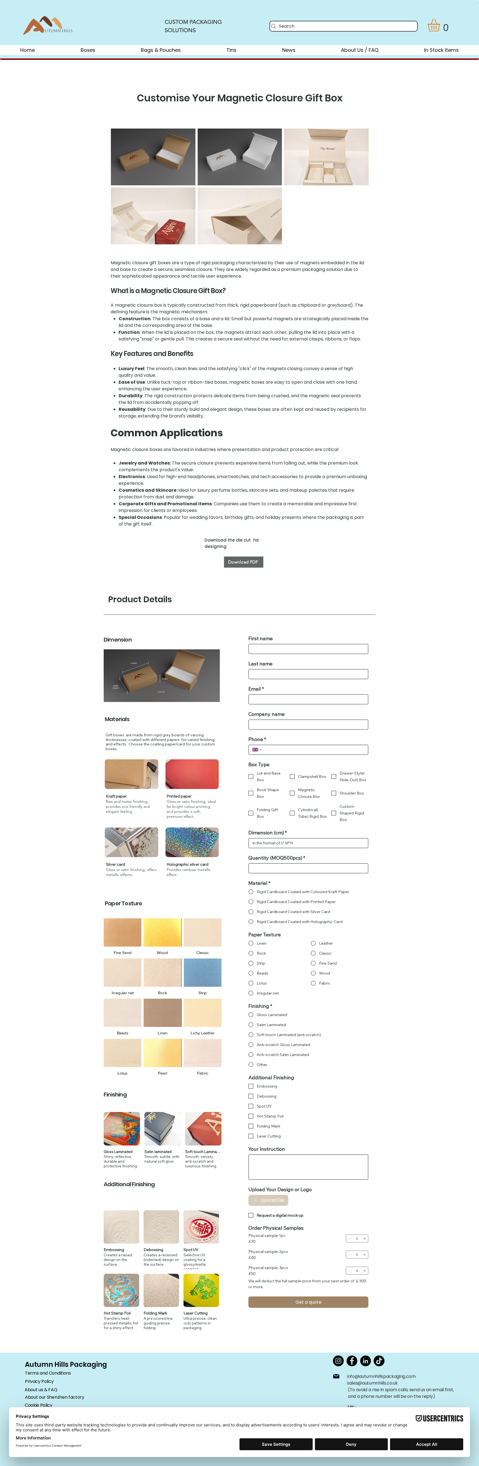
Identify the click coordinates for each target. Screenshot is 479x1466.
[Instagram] (338, 1360)
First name (260, 638)
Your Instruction (266, 1149)
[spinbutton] (357, 1238)
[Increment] (364, 1238)
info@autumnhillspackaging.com (381, 1376)
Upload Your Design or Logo (280, 1189)
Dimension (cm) (267, 833)
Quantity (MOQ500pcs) (276, 858)
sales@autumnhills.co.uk (372, 1383)
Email (256, 689)
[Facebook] (351, 1360)
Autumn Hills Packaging (66, 1364)
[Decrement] (349, 1238)
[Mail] (336, 1376)
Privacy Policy (39, 1381)
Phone (257, 739)
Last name (260, 664)
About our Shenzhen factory (54, 1397)
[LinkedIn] (365, 1360)
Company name (266, 714)
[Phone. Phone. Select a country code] (257, 749)
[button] (441, 25)
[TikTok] (379, 1360)
